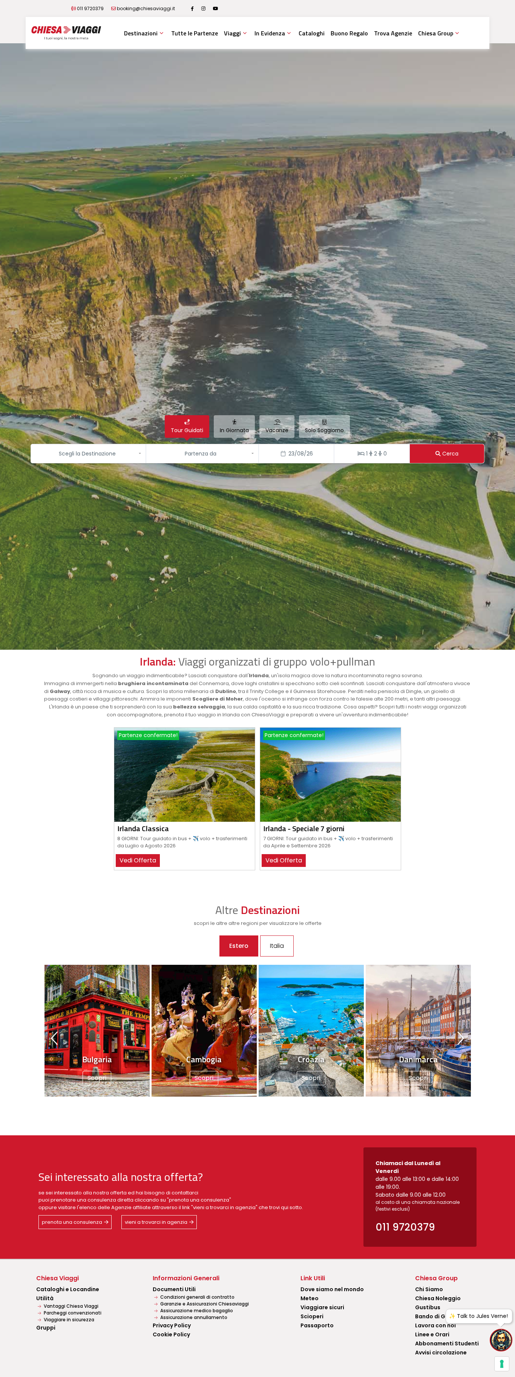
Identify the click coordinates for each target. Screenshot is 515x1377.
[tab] (187, 426)
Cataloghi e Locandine (67, 1289)
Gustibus (427, 1307)
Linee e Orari (432, 1334)
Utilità (45, 1298)
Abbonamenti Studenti (447, 1343)
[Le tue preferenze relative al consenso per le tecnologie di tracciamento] (502, 1364)
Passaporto (317, 1325)
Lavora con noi (435, 1325)
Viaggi (232, 33)
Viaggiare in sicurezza (68, 1319)
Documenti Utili (174, 1289)
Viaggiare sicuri (322, 1307)
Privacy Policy (172, 1325)
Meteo (309, 1298)
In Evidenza (269, 33)
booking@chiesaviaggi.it (146, 8)
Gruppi (45, 1327)
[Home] (66, 33)
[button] (89, 453)
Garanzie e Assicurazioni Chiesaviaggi (204, 1304)
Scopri (49, 1078)
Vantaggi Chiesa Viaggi (70, 1306)
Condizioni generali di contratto (197, 1297)
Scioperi (311, 1316)
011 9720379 (90, 8)
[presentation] (55, 1038)
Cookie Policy (171, 1334)
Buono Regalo (349, 33)
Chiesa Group (435, 33)
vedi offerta (138, 860)
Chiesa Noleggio (438, 1298)
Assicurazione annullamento (193, 1317)
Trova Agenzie (393, 33)
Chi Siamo (429, 1289)
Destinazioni (141, 33)
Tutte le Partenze (194, 33)
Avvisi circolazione (441, 1352)
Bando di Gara (435, 1316)
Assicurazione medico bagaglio (196, 1310)
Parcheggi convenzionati (72, 1313)
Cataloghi (312, 33)
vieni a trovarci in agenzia (156, 1222)
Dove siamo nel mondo (332, 1289)
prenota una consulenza (72, 1222)
